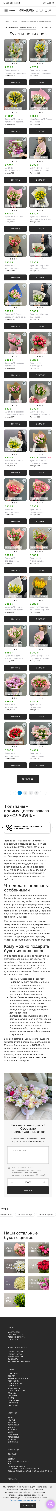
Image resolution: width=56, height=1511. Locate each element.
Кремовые (12, 1430)
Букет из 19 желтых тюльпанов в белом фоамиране (14, 608)
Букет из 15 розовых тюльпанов (14, 364)
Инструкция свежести (18, 1461)
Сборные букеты (15, 1335)
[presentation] (2, 828)
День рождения (15, 1383)
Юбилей (11, 1398)
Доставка (12, 1454)
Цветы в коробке (15, 1352)
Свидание (12, 1395)
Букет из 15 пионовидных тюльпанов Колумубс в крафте (15, 266)
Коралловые (13, 1425)
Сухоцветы (13, 1359)
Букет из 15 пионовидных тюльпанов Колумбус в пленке (15, 510)
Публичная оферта (16, 1466)
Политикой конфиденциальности (25, 1500)
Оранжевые (13, 1435)
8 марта (11, 1376)
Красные (12, 1427)
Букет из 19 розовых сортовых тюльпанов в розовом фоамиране (40, 657)
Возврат (11, 1459)
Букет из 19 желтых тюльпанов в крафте (39, 608)
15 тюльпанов (25, 1214)
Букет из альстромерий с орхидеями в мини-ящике (14, 169)
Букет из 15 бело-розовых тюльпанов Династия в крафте (39, 462)
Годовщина (13, 1381)
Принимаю (28, 1506)
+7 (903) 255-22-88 (19, 1483)
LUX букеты (13, 1339)
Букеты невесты (15, 1357)
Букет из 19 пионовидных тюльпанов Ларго (13, 754)
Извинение (13, 1386)
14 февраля (13, 1405)
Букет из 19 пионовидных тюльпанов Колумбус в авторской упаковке (40, 706)
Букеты (11, 1328)
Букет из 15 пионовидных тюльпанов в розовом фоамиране (40, 510)
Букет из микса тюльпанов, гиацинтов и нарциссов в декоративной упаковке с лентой (15, 71)
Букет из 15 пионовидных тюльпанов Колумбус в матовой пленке (40, 364)
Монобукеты (14, 1332)
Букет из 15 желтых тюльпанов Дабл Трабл (40, 217)
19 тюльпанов (45, 1214)
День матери (14, 1400)
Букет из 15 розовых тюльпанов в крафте (14, 413)
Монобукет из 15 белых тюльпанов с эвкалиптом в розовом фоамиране (41, 120)
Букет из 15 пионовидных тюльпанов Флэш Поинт (15, 559)
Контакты (12, 1464)
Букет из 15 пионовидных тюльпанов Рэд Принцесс (37, 559)
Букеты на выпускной (18, 1378)
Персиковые (13, 1437)
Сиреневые (13, 1442)
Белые (10, 1418)
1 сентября (13, 1374)
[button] (12, 63)
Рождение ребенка (16, 1391)
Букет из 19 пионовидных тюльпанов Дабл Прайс (15, 706)
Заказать (28, 1190)
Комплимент (14, 1388)
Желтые (11, 1420)
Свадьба (12, 1393)
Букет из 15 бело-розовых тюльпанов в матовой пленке (40, 413)
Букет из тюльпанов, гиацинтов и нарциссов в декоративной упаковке (41, 71)
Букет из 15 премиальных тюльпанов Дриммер (40, 754)
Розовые (12, 1439)
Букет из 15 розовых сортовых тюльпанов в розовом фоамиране (40, 169)
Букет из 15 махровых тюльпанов (15, 217)
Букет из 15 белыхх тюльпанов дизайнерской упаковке (39, 315)
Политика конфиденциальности (23, 1469)
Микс (10, 1432)
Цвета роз (12, 1413)
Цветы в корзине (15, 1354)
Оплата (11, 1456)
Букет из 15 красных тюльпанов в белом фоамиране (39, 266)
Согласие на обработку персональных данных (30, 1471)
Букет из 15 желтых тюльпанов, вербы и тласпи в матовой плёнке (14, 120)
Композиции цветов (17, 1347)
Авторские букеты (16, 1337)
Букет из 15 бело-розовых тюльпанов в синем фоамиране (15, 315)
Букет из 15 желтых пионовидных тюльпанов (14, 462)
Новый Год (13, 1403)
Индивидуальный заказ (19, 1361)
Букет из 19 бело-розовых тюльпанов (14, 657)
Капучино (12, 1422)
